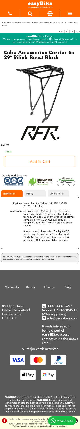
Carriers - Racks (30, 22)
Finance (49, 287)
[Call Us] (10, 13)
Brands (30, 287)
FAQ (68, 287)
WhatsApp (41, 41)
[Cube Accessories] (40, 141)
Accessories (16, 22)
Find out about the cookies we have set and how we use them (40, 426)
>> (78, 31)
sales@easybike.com (62, 318)
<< (61, 31)
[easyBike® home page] (40, 5)
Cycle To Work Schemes (14, 175)
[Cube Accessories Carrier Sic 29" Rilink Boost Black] (40, 94)
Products (6, 22)
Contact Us (12, 287)
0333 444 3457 (59, 306)
